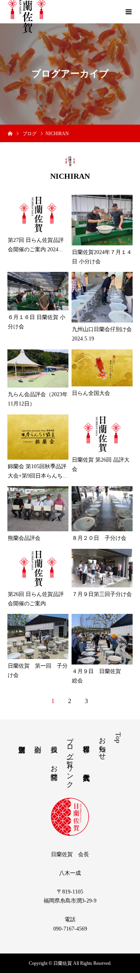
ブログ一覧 (70, 744)
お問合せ (54, 768)
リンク (70, 772)
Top (118, 737)
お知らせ (102, 744)
